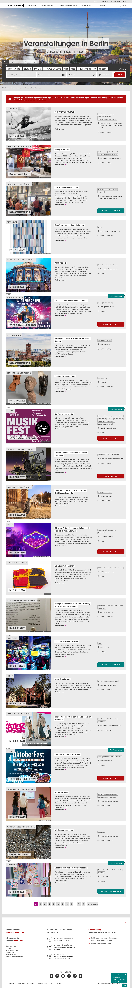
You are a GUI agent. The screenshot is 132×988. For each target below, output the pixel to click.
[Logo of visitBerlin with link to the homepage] (15, 5)
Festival (10, 411)
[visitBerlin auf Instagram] (69, 976)
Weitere (123, 69)
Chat (124, 985)
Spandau (118, 756)
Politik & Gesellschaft (104, 116)
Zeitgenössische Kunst (105, 424)
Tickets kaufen (111, 476)
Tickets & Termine (111, 324)
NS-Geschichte (102, 378)
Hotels (69, 947)
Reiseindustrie (11, 954)
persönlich (58, 940)
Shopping (101, 872)
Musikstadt (101, 421)
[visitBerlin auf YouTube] (63, 976)
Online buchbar (104, 75)
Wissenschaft (115, 455)
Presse (8, 948)
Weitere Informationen (111, 211)
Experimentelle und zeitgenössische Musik (110, 416)
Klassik (110, 419)
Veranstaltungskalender (66, 51)
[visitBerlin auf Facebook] (51, 976)
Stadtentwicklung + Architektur (107, 119)
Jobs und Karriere (12, 950)
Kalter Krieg (101, 721)
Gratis (100, 154)
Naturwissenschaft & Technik (21, 260)
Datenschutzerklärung (26, 983)
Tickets (57, 949)
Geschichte (101, 114)
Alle (5, 62)
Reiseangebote (60, 947)
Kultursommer (107, 303)
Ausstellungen (14, 335)
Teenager (101, 192)
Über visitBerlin (11, 946)
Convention (10, 952)
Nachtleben (12, 638)
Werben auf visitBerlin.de (14, 956)
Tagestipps (14, 62)
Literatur (108, 492)
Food (99, 303)
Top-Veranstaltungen (29, 62)
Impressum (11, 983)
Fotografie (12, 109)
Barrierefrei (101, 189)
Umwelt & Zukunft (103, 455)
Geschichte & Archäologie (19, 146)
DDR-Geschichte (113, 152)
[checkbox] (14, 69)
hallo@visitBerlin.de (15, 932)
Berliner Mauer (102, 152)
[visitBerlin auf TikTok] (75, 976)
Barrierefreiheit (42, 983)
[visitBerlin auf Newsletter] (80, 976)
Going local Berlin (112, 605)
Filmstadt (101, 492)
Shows (10, 525)
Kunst (10, 676)
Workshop (12, 864)
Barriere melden (56, 983)
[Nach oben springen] (125, 923)
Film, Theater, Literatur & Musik (22, 600)
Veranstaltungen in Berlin (66, 43)
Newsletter (18, 941)
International (110, 114)
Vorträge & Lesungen (17, 563)
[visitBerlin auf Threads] (57, 976)
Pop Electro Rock (15, 297)
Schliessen (125, 974)
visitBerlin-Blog (95, 930)
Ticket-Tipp (110, 421)
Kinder (115, 189)
